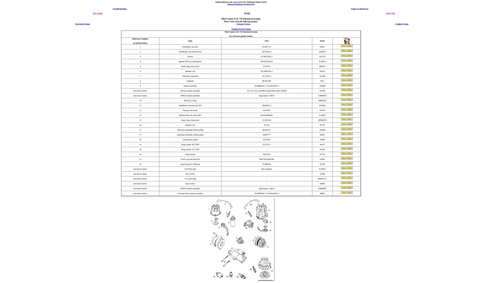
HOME (247, 13)
